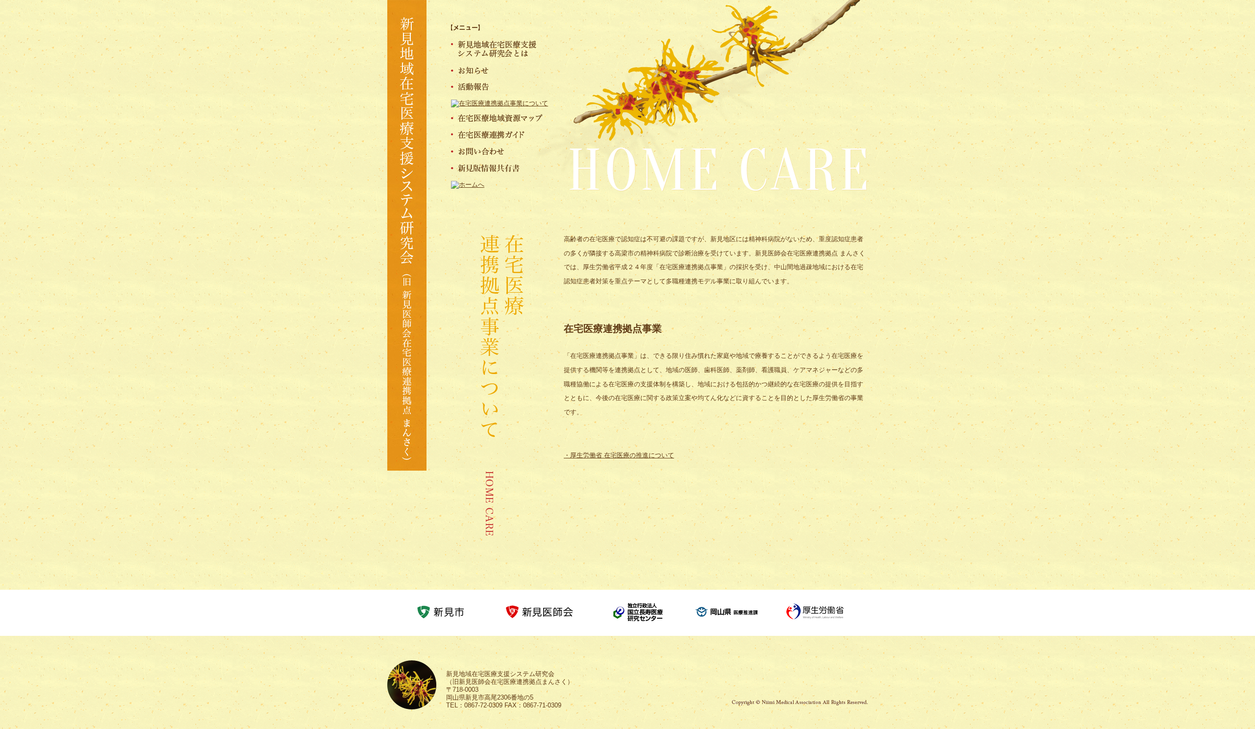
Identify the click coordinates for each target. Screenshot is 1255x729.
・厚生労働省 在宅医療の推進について (619, 455)
